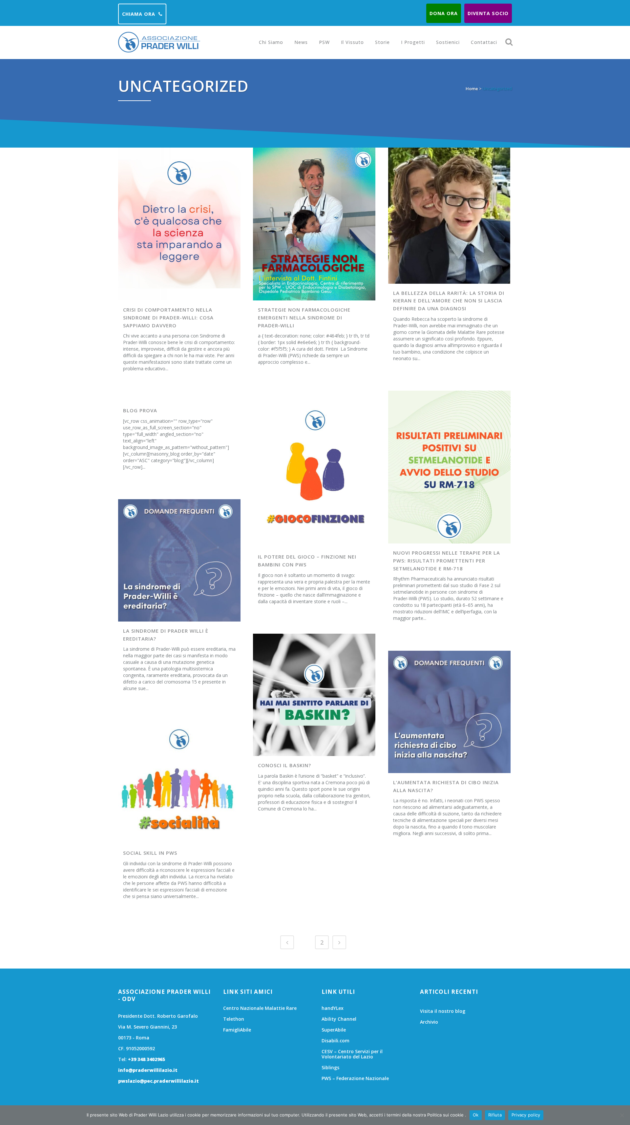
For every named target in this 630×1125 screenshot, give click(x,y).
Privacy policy (526, 1114)
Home (472, 89)
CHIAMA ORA (138, 14)
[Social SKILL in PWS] (179, 782)
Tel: (141, 1059)
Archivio (429, 1022)
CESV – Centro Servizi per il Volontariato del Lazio (352, 1054)
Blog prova (140, 410)
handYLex (333, 1008)
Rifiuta (495, 1114)
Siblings (330, 1067)
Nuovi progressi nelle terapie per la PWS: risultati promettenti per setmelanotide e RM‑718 (446, 560)
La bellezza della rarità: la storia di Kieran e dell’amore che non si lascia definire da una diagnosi (448, 301)
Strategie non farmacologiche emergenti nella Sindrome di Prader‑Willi (304, 317)
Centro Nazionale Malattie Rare (260, 1008)
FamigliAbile (237, 1030)
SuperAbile (334, 1030)
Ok (476, 1114)
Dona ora (444, 13)
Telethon (233, 1019)
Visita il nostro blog (442, 1011)
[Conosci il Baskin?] (314, 695)
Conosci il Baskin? (284, 765)
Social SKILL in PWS (150, 852)
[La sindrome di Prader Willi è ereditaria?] (179, 560)
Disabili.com (335, 1040)
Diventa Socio (488, 13)
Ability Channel (339, 1019)
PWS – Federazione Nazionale (355, 1078)
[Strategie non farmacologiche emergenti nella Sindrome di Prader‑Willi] (314, 224)
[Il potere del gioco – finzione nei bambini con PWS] (314, 471)
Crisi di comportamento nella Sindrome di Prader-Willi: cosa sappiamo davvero (168, 317)
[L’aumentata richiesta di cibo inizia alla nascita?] (449, 712)
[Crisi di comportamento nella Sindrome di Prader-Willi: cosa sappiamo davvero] (179, 224)
